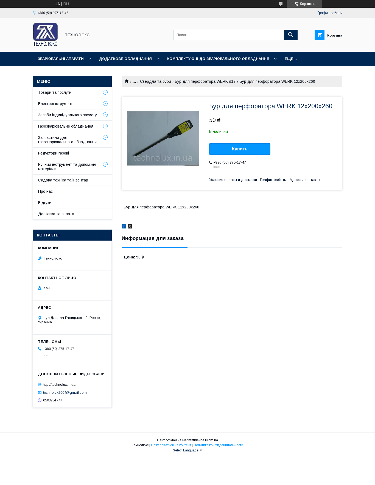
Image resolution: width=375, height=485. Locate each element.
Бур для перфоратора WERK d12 (205, 81)
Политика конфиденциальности (218, 445)
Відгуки (44, 202)
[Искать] (291, 35)
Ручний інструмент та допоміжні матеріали (67, 166)
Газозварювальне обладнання (65, 126)
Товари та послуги (54, 92)
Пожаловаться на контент (171, 445)
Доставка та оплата (56, 214)
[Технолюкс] (45, 44)
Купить (240, 149)
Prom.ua (211, 440)
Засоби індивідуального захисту (67, 115)
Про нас (45, 191)
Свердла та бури (155, 81)
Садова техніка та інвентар (63, 180)
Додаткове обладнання (125, 59)
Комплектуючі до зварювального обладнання (218, 59)
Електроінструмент (55, 103)
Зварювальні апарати (61, 59)
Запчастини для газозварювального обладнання (67, 139)
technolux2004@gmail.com (65, 392)
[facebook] (124, 227)
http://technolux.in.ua (59, 384)
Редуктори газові (53, 153)
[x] (130, 227)
